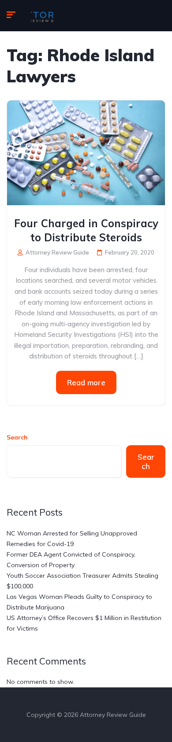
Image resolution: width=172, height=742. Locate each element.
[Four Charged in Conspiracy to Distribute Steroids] (86, 152)
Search (17, 437)
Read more (86, 382)
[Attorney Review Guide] (42, 16)
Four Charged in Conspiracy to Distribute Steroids (86, 230)
